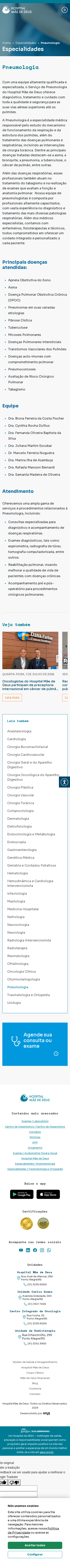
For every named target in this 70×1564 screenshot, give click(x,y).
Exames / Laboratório (35, 1121)
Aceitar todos (35, 1545)
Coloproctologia (20, 811)
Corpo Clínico (35, 1372)
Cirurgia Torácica (20, 803)
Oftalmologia (17, 964)
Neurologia (16, 933)
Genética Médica (20, 858)
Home (6, 43)
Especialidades (26, 43)
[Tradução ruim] (14, 1482)
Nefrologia (15, 917)
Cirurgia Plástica (20, 787)
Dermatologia (18, 819)
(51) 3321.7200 (37, 1304)
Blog (35, 1383)
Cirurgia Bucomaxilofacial (27, 747)
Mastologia (16, 901)
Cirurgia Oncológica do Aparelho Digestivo (33, 777)
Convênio (35, 1132)
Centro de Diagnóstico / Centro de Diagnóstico (35, 1126)
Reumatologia (18, 956)
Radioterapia (17, 948)
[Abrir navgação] (65, 10)
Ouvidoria (35, 1388)
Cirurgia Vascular (20, 795)
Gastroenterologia (22, 850)
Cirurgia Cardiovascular (25, 755)
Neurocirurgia (18, 925)
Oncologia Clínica (21, 972)
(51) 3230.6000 (37, 1284)
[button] (64, 782)
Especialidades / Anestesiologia (35, 1163)
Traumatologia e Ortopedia (28, 995)
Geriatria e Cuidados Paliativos (31, 865)
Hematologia (17, 873)
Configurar (35, 1554)
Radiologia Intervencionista (29, 940)
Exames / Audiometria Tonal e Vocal (35, 1153)
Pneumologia (17, 987)
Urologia (14, 1003)
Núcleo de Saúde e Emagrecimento (35, 1362)
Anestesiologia (19, 731)
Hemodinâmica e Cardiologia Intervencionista (30, 883)
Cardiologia (16, 739)
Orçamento (35, 1147)
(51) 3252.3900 (37, 1343)
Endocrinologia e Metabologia (31, 834)
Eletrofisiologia (19, 826)
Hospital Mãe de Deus (35, 1158)
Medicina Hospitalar (23, 909)
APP (35, 1142)
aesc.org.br (47, 1452)
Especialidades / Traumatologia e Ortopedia (35, 1169)
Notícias (35, 1137)
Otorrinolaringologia (23, 979)
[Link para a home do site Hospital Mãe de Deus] (35, 1098)
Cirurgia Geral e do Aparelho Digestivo (29, 764)
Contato (35, 1394)
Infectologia (17, 894)
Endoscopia (16, 842)
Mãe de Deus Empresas (35, 1378)
